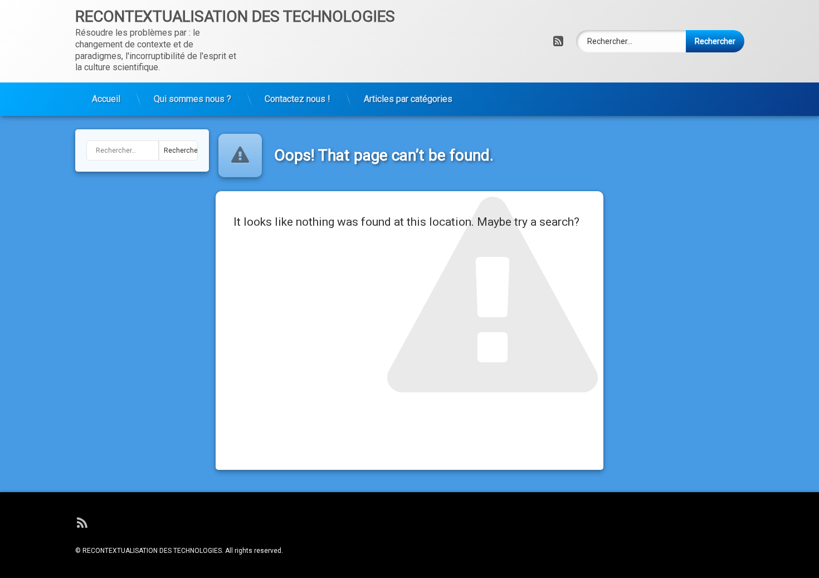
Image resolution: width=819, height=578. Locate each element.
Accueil (106, 99)
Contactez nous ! (297, 99)
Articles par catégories (408, 99)
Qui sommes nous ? (192, 99)
